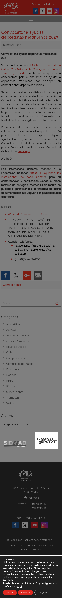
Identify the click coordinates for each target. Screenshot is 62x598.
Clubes (10, 352)
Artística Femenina (17, 335)
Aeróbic (11, 330)
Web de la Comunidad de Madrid (28, 214)
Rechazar (25, 592)
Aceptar (9, 592)
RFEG (9, 380)
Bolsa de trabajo (16, 346)
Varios (10, 403)
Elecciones (13, 369)
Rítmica (11, 386)
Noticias (11, 375)
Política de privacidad (42, 545)
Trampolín (12, 397)
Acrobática (13, 324)
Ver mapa (33, 497)
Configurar (42, 592)
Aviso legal (19, 545)
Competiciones (12, 284)
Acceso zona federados (44, 4)
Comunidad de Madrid (19, 363)
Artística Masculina (17, 341)
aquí (19, 586)
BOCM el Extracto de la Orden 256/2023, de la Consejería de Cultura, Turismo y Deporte (31, 69)
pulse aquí (24, 151)
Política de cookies (33, 549)
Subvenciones (14, 392)
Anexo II (35, 173)
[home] (14, 8)
